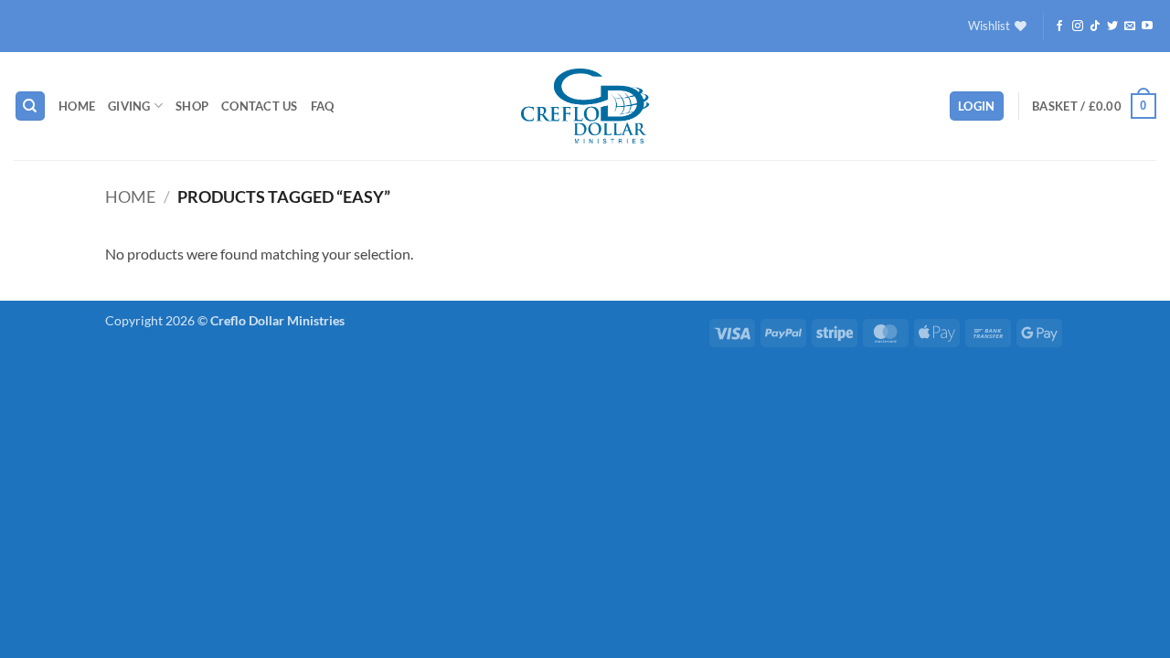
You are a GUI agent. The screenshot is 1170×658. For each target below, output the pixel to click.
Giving (129, 106)
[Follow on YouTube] (1147, 26)
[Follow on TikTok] (1095, 26)
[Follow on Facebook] (1059, 26)
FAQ (323, 106)
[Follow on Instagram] (1077, 26)
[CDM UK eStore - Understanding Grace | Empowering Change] (585, 106)
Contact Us (259, 106)
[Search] (30, 106)
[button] (977, 106)
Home (76, 106)
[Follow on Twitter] (1112, 26)
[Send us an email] (1129, 26)
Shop (192, 106)
